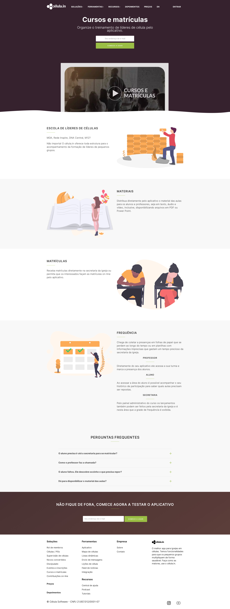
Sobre (120, 547)
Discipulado (52, 564)
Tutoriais (86, 593)
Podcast (86, 589)
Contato (121, 551)
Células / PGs (53, 551)
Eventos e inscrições (57, 568)
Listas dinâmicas (90, 555)
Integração (87, 572)
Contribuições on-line (57, 576)
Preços (50, 584)
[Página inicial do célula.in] (56, 6)
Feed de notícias (90, 568)
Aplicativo (87, 547)
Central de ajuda (90, 585)
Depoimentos (54, 592)
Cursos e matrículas (56, 572)
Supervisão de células (57, 555)
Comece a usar (115, 46)
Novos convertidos (56, 560)
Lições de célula (90, 564)
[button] (117, 89)
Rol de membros (55, 547)
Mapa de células (90, 551)
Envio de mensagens (92, 560)
